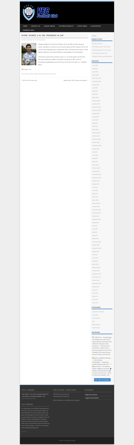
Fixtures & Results (66, 26)
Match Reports (38, 74)
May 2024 (95, 123)
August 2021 (95, 222)
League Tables (49, 26)
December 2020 (96, 242)
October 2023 (96, 142)
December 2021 (96, 209)
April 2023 (95, 161)
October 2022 (96, 181)
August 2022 (95, 184)
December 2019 (96, 274)
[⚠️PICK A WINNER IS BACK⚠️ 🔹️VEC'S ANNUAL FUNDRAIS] (102, 367)
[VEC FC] (40, 21)
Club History (96, 26)
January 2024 (96, 136)
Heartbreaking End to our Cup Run (101, 50)
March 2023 (95, 165)
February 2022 (96, 203)
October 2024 (96, 113)
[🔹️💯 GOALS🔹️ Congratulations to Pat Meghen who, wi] (102, 346)
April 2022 (95, 197)
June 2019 (95, 293)
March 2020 (95, 264)
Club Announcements (98, 311)
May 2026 (95, 68)
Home (25, 26)
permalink (53, 74)
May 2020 (95, 261)
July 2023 (95, 152)
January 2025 (96, 104)
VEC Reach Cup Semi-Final (99, 53)
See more (23, 431)
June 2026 (95, 65)
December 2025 (96, 78)
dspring (43, 40)
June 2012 (95, 302)
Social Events (96, 327)
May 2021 (95, 232)
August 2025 (95, 84)
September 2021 (96, 219)
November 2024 (96, 110)
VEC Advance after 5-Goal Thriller (101, 47)
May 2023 (95, 158)
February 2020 (96, 267)
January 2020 (96, 270)
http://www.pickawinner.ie (29, 398)
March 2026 (95, 75)
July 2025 (95, 88)
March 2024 (95, 129)
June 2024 (95, 120)
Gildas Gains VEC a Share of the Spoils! (76, 80)
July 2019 (95, 290)
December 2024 (96, 107)
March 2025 (95, 97)
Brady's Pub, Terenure (91, 394)
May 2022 (95, 193)
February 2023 (96, 168)
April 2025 (95, 94)
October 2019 (96, 280)
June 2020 (95, 258)
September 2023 (96, 145)
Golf (93, 321)
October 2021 (96, 216)
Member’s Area (28, 30)
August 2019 (95, 286)
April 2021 (95, 235)
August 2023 (95, 149)
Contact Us (35, 26)
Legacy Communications (92, 398)
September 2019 (96, 283)
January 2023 (96, 171)
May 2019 (95, 296)
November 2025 (96, 81)
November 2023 (96, 139)
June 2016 (95, 299)
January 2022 (96, 206)
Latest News (82, 26)
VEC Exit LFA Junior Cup (29, 80)
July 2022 (95, 187)
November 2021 (96, 213)
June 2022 (95, 190)
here (29, 69)
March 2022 (95, 200)
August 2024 (95, 116)
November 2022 (96, 177)
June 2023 (95, 155)
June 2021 (95, 229)
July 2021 (95, 226)
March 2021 (95, 238)
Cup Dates (95, 315)
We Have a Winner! (97, 43)
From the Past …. (96, 318)
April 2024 (95, 126)
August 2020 (95, 251)
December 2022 (96, 174)
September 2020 (96, 248)
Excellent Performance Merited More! (102, 56)
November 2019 (96, 277)
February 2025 (96, 100)
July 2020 (95, 254)
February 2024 (96, 133)
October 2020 (96, 245)
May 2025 (95, 91)
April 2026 (95, 72)
